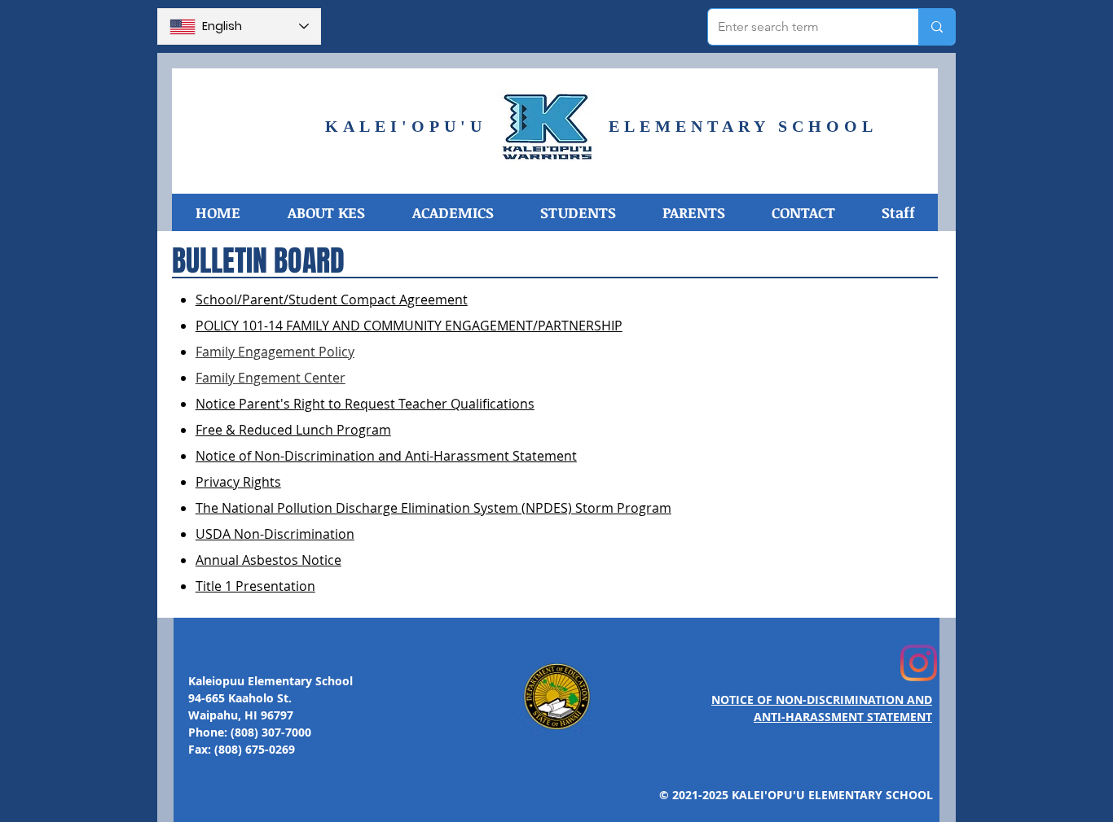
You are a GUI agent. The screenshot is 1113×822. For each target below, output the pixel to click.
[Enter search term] (936, 27)
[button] (325, 212)
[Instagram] (918, 663)
